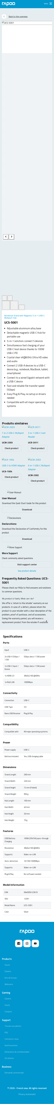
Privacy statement (27, 1094)
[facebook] (18, 943)
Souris (7, 964)
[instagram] (27, 943)
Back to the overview (18, 16)
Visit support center (27, 564)
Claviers (8, 971)
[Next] (14, 305)
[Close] (22, 307)
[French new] (8, 4)
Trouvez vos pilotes (13, 1026)
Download (27, 509)
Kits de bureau (11, 977)
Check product (11, 448)
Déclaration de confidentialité (17, 1051)
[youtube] (35, 943)
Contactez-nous (12, 1038)
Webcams (9, 984)
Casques (8, 1011)
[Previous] (5, 236)
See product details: (27, 571)
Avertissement (11, 1045)
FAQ (6, 1032)
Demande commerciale (14, 1072)
